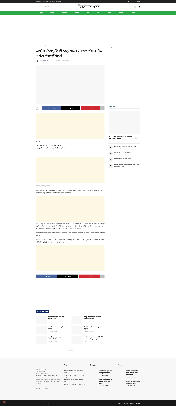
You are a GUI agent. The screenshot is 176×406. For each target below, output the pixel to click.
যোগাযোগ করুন (58, 1)
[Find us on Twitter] (128, 1)
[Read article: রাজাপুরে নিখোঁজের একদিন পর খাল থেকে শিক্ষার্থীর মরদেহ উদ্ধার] (77, 320)
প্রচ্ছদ (41, 12)
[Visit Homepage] (89, 7)
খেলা (98, 12)
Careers (132, 403)
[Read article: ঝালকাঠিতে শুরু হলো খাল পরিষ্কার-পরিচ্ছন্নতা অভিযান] (41, 330)
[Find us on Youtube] (131, 1)
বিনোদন (109, 12)
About (119, 403)
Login (138, 1)
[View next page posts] (71, 152)
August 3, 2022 (131, 385)
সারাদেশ (121, 12)
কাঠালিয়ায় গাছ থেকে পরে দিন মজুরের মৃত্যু (122, 152)
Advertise (125, 403)
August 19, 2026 (89, 321)
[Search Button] (128, 7)
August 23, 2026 (53, 321)
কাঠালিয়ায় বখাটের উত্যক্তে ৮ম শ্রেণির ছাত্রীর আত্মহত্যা (125, 146)
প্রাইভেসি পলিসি (45, 1)
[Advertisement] (88, 30)
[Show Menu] (139, 7)
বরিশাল (46, 46)
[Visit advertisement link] (124, 73)
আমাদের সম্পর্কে (38, 1)
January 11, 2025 (55, 60)
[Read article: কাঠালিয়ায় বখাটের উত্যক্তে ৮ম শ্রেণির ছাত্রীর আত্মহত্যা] (120, 383)
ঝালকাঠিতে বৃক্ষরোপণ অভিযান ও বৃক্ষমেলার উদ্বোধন (74, 384)
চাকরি (88, 12)
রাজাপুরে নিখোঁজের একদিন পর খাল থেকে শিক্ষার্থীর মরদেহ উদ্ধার (51, 148)
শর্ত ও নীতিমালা (52, 1)
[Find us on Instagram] (133, 1)
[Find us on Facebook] (126, 1)
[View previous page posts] (68, 152)
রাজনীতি (77, 12)
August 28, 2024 (131, 377)
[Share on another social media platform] (102, 108)
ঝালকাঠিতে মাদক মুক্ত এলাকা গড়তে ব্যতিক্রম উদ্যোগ (49, 145)
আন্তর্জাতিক (64, 12)
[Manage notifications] (4, 401)
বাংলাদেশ (52, 12)
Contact (138, 403)
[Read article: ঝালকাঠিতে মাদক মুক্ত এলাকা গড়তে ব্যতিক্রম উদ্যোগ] (41, 320)
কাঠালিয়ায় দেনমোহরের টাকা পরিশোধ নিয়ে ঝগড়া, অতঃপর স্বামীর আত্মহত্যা (132, 372)
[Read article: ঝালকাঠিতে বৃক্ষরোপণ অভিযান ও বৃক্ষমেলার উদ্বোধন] (77, 330)
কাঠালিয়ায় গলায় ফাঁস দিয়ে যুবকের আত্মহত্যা (122, 158)
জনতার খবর (45, 60)
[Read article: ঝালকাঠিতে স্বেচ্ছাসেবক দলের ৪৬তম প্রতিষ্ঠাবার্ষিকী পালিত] (41, 340)
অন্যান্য (133, 12)
